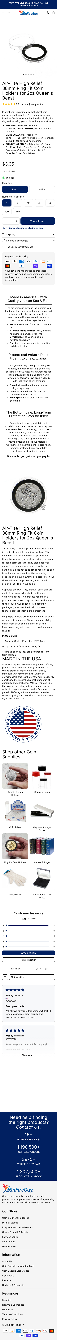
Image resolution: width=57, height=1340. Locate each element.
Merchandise (8, 1246)
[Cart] (54, 13)
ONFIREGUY (17, 1325)
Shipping (10, 234)
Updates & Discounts (13, 1285)
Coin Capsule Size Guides (15, 1270)
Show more (27, 1055)
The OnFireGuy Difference (19, 246)
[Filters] (5, 977)
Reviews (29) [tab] (15, 969)
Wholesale (7, 1309)
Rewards (6, 1280)
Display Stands (10, 1222)
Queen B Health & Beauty (15, 1232)
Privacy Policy (9, 1319)
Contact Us (8, 1275)
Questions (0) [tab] (42, 969)
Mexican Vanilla (10, 1237)
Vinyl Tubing (8, 1241)
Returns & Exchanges (17, 240)
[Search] (9, 13)
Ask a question (28, 959)
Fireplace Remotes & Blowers (17, 1227)
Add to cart (39, 221)
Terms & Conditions (12, 1314)
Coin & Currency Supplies (15, 1217)
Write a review (28, 952)
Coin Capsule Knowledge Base (18, 1266)
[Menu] (3, 13)
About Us (7, 1261)
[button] (9, 104)
